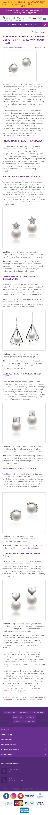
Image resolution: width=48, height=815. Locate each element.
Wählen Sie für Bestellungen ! (24, 12)
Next (43, 32)
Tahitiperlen (30, 717)
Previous (34, 32)
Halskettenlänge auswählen (24, 721)
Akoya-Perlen (23, 712)
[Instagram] (13, 796)
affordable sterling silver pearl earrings (18, 135)
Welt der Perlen (9, 712)
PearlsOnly (23, 697)
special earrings (27, 89)
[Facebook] (6, 796)
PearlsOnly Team (15, 48)
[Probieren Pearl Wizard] (45, 25)
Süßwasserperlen (38, 712)
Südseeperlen (18, 717)
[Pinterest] (20, 796)
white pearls (8, 700)
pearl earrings (40, 697)
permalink (40, 700)
